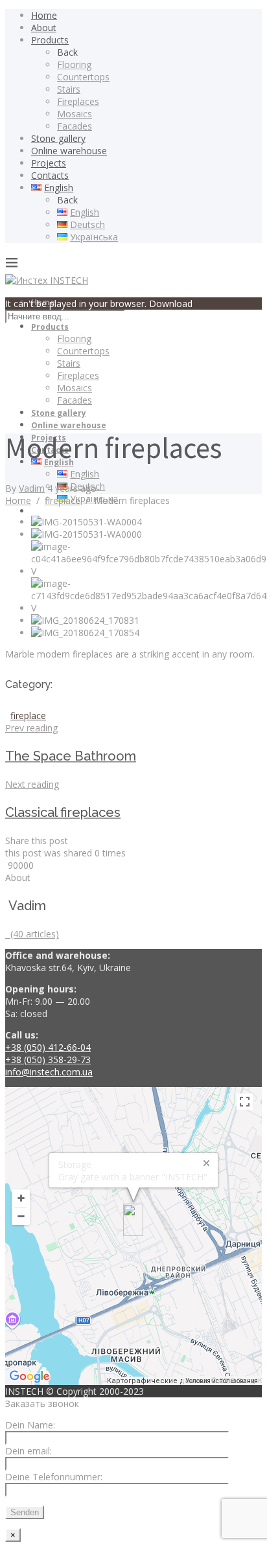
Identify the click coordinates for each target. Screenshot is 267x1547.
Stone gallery (58, 138)
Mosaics (74, 114)
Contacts (50, 175)
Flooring (74, 64)
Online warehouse (69, 150)
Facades (74, 126)
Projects (48, 163)
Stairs (68, 89)
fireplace (62, 500)
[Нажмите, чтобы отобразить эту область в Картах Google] (29, 1376)
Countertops (83, 77)
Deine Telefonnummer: (53, 1477)
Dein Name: (30, 1425)
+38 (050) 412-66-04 (48, 1047)
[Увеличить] (21, 1198)
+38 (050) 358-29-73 (48, 1059)
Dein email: (28, 1451)
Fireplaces (78, 101)
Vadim (32, 488)
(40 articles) (32, 934)
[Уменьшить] (21, 1216)
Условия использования (221, 1380)
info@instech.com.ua (49, 1072)
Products (50, 40)
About (43, 27)
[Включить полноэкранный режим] (245, 1102)
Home (44, 15)
